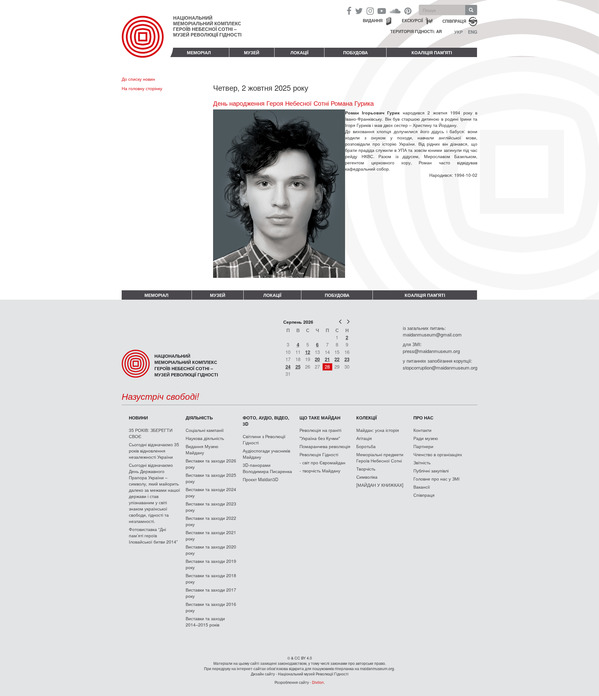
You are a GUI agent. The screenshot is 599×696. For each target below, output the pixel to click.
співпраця (454, 21)
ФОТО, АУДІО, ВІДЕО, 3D (266, 420)
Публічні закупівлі (431, 470)
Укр (458, 32)
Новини (138, 417)
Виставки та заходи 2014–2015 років (205, 621)
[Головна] (147, 42)
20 (317, 359)
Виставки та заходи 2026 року (211, 463)
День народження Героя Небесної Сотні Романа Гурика (293, 103)
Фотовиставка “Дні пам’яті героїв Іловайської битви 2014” (153, 535)
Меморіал (199, 52)
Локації (299, 52)
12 (307, 352)
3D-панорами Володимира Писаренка (267, 468)
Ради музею (425, 438)
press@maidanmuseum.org (431, 351)
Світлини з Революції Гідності (264, 439)
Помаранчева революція (325, 446)
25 (297, 366)
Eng (472, 32)
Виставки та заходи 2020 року (211, 550)
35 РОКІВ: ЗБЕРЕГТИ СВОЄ (151, 433)
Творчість (365, 469)
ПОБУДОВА (355, 52)
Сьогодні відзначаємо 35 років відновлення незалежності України (154, 450)
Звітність (422, 462)
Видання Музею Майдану (202, 449)
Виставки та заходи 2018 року (211, 578)
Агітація (364, 438)
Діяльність (199, 417)
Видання (372, 20)
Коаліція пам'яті (432, 52)
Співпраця (424, 495)
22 (336, 359)
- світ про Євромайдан (322, 462)
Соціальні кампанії (205, 430)
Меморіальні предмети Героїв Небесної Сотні (379, 457)
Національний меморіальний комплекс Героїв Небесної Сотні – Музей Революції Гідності (207, 26)
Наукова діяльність (205, 438)
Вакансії (421, 487)
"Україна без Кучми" (320, 438)
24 (287, 366)
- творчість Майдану (320, 470)
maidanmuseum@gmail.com (432, 334)
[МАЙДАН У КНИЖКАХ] (379, 485)
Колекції (366, 417)
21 (327, 359)
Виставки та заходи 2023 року (211, 506)
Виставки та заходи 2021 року (211, 535)
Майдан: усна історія (377, 430)
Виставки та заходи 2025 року (211, 478)
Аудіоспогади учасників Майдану (266, 453)
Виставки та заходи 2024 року (211, 492)
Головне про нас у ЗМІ (436, 479)
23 (346, 359)
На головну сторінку (142, 88)
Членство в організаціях (437, 454)
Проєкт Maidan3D (260, 479)
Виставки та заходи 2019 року (211, 564)
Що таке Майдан (320, 417)
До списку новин (138, 79)
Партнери (423, 446)
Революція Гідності (319, 454)
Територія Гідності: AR (416, 31)
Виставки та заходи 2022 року (211, 521)
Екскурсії (412, 20)
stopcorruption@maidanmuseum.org (440, 367)
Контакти (422, 430)
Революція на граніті (320, 430)
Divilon (318, 682)
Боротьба (366, 446)
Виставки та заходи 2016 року (211, 607)
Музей (251, 52)
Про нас (423, 417)
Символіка (366, 477)
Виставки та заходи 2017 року (211, 593)
